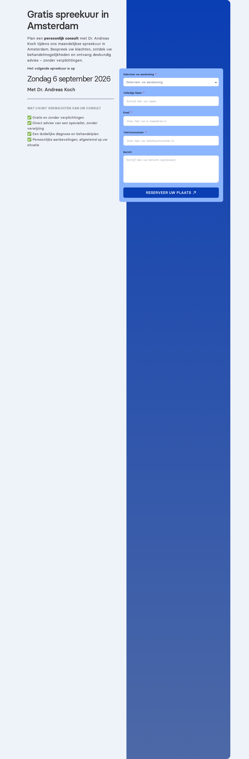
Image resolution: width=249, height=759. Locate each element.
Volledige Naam (133, 92)
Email (126, 112)
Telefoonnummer (134, 132)
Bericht (127, 152)
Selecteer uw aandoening (139, 74)
